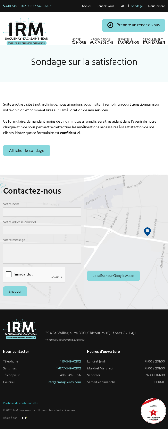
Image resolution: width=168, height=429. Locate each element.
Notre (79, 41)
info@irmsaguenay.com (64, 382)
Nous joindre (156, 6)
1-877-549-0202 (39, 6)
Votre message (14, 240)
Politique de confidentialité (20, 403)
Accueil (86, 6)
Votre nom (11, 204)
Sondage (137, 6)
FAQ (122, 6)
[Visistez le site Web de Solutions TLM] (22, 417)
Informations (102, 41)
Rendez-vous (105, 6)
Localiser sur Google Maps (113, 275)
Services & (128, 41)
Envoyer (15, 291)
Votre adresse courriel (19, 222)
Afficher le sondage (26, 150)
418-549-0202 (16, 6)
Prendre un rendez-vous (138, 24)
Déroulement (154, 41)
